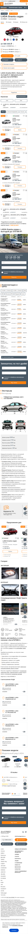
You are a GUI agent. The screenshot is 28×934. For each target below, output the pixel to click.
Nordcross (3, 855)
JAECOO (3, 872)
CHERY (3, 863)
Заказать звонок (23, 1)
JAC (2, 884)
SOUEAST (3, 888)
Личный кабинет (21, 839)
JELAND (3, 874)
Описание (4, 7)
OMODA (3, 870)
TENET (2, 859)
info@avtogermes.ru (20, 836)
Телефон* (3, 265)
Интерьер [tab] (6, 393)
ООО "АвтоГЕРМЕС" (10, 897)
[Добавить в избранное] (26, 14)
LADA (2, 849)
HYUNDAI (3, 878)
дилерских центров (17, 674)
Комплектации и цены (15, 7)
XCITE (2, 890)
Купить (20, 129)
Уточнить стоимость (8, 55)
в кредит (10, 648)
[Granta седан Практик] (10, 531)
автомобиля (21, 96)
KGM (2, 882)
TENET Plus (4, 861)
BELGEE (3, 857)
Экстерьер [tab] (7, 391)
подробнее (4, 691)
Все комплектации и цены (7, 357)
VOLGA (3, 851)
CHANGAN (3, 867)
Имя (2, 260)
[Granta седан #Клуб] (6, 121)
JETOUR (3, 865)
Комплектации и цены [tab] (9, 285)
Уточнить (20, 148)
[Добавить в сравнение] (26, 116)
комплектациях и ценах (16, 672)
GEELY (2, 853)
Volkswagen (4, 893)
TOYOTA (3, 895)
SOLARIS (3, 876)
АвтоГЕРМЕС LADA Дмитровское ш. (10, 777)
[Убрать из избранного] (24, 116)
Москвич (3, 886)
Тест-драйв (17, 55)
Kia (1, 880)
